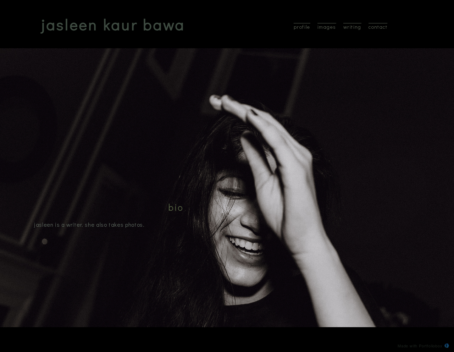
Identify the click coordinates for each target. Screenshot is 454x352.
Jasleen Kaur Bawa (113, 24)
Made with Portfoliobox (420, 345)
